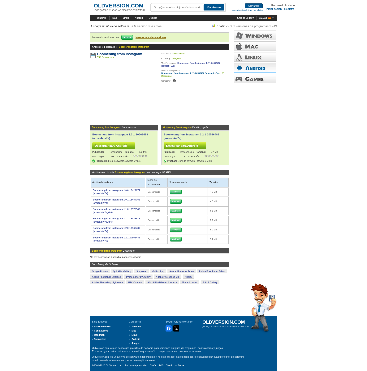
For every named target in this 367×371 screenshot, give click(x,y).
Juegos (153, 18)
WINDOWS (255, 35)
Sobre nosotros (102, 326)
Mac (114, 18)
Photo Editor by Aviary (138, 277)
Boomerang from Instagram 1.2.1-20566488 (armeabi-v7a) (190, 73)
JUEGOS (255, 78)
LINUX (255, 57)
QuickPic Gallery (122, 271)
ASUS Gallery (210, 282)
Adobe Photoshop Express (106, 277)
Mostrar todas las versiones (151, 37)
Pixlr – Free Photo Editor (212, 271)
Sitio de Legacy (245, 18)
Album (188, 277)
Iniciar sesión (274, 8)
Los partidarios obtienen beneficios (247, 10)
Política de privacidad (136, 365)
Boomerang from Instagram (119, 54)
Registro (289, 8)
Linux (126, 18)
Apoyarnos (253, 6)
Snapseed (141, 271)
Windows (101, 18)
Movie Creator (189, 282)
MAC (255, 46)
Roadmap (99, 335)
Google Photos (100, 271)
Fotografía (109, 47)
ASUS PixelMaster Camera (162, 282)
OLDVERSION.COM (118, 6)
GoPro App (158, 271)
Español (263, 18)
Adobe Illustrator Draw (181, 271)
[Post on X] (174, 80)
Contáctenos (101, 330)
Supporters (100, 339)
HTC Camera (135, 282)
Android (139, 18)
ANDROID (255, 67)
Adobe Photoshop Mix (167, 277)
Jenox (181, 365)
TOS (161, 365)
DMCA (153, 365)
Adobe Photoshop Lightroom (107, 282)
